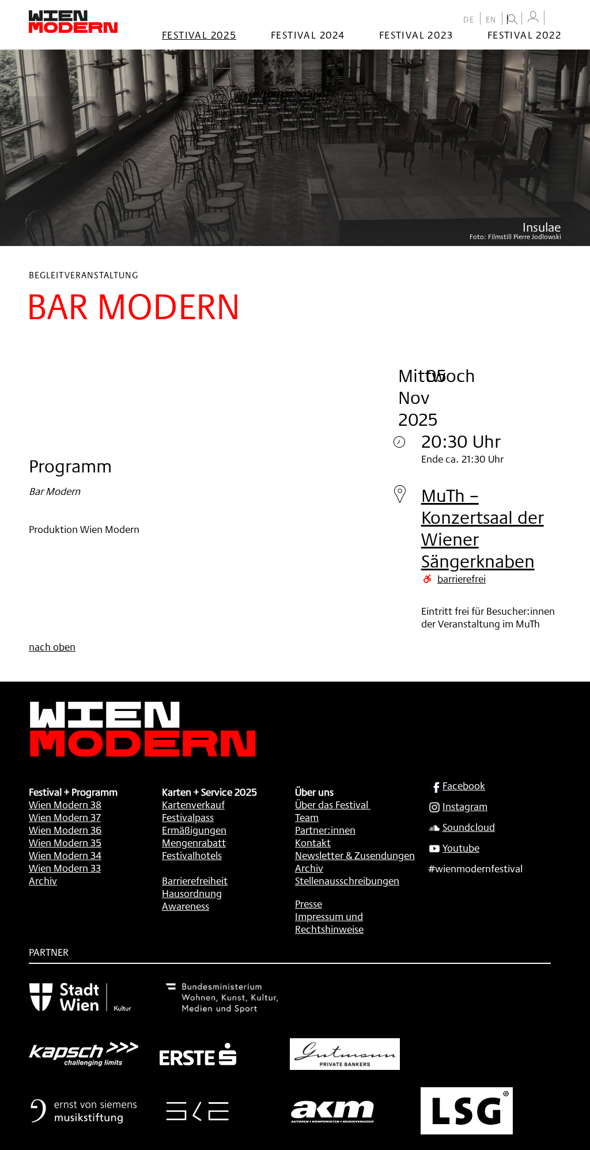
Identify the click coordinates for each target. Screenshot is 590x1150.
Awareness (185, 905)
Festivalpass (188, 816)
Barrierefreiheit (195, 880)
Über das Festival (331, 804)
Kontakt (313, 842)
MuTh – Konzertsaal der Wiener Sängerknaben (482, 528)
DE (469, 20)
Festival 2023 (416, 34)
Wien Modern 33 (65, 867)
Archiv (43, 880)
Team (307, 816)
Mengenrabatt (194, 842)
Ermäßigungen (194, 829)
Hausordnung (192, 893)
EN (491, 20)
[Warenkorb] (555, 19)
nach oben (52, 646)
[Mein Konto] (533, 17)
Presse (308, 903)
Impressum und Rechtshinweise (329, 922)
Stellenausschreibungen (347, 880)
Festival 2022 (524, 34)
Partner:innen (325, 829)
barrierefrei (461, 578)
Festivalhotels (192, 855)
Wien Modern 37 (65, 816)
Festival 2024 (308, 34)
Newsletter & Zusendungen (355, 855)
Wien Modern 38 (65, 804)
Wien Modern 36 (65, 829)
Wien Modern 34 (65, 855)
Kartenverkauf (193, 804)
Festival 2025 (199, 34)
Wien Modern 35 (65, 842)
